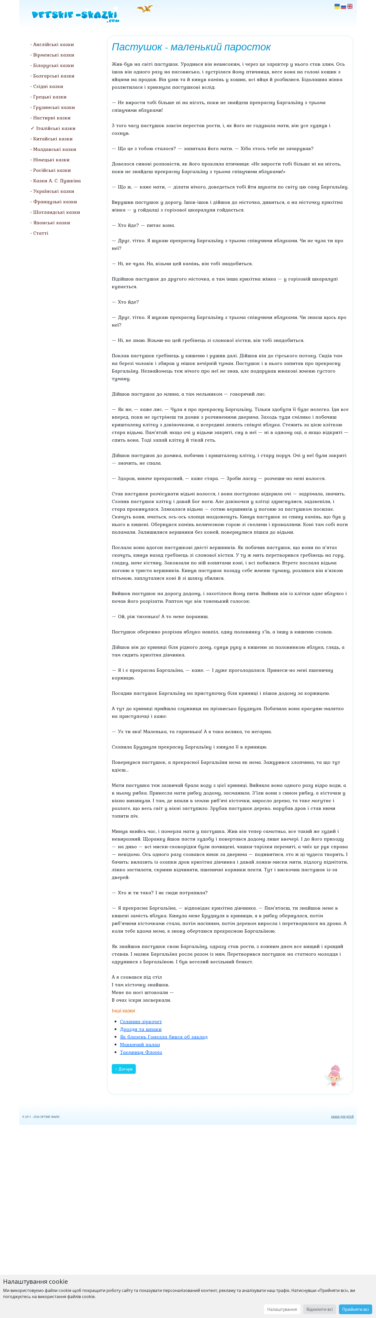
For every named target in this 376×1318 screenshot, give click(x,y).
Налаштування (282, 1309)
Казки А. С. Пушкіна (57, 180)
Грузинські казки (54, 107)
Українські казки (53, 191)
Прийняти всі (355, 1309)
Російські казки (52, 170)
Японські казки (51, 222)
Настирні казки (52, 117)
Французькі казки (55, 201)
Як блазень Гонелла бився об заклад (164, 1037)
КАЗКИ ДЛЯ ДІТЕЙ (342, 1117)
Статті (40, 233)
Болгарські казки (53, 76)
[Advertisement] (188, 1220)
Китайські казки (53, 138)
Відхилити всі (319, 1309)
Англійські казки (53, 44)
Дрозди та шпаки (141, 1029)
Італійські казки (55, 128)
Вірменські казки (53, 55)
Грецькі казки (50, 96)
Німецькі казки (51, 159)
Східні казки (48, 86)
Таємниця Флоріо (141, 1052)
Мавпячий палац (140, 1044)
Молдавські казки (54, 149)
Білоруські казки (53, 65)
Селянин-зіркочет (141, 1021)
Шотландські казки (56, 212)
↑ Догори (123, 1069)
